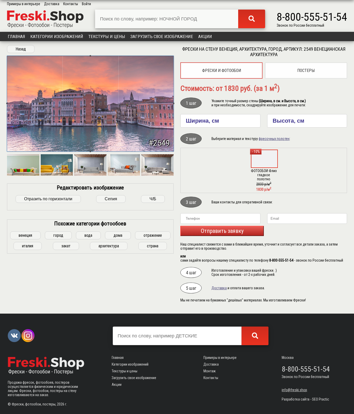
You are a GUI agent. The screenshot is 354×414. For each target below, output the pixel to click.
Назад (21, 49)
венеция (25, 235)
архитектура (108, 245)
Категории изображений (56, 36)
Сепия (111, 199)
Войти (86, 4)
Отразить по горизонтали (48, 199)
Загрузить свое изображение (161, 36)
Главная (16, 36)
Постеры (306, 70)
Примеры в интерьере (23, 4)
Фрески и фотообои (221, 70)
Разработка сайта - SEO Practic (305, 399)
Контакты (70, 4)
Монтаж (209, 371)
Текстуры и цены (106, 36)
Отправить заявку (222, 231)
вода (88, 235)
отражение (153, 235)
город (58, 235)
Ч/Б (153, 199)
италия (27, 245)
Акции (205, 36)
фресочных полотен (274, 139)
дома (118, 235)
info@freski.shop (294, 390)
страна (152, 245)
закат (65, 245)
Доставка (51, 4)
